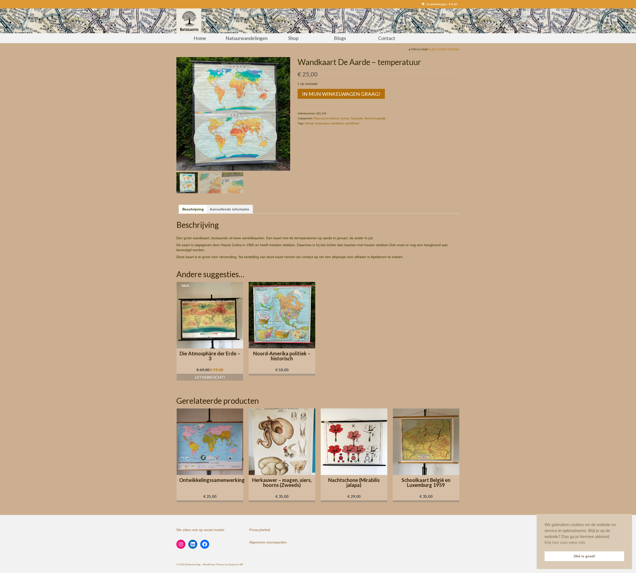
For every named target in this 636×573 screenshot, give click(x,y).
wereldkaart (352, 123)
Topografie (356, 118)
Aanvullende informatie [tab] (229, 209)
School (345, 118)
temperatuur (322, 123)
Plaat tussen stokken (444, 49)
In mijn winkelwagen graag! (341, 94)
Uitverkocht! (210, 377)
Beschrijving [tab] (193, 209)
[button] (282, 375)
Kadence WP (235, 564)
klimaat (309, 123)
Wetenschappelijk (375, 118)
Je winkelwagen (441, 4)
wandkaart (337, 123)
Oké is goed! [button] (584, 556)
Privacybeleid (259, 530)
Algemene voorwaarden (268, 542)
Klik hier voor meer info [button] (565, 542)
